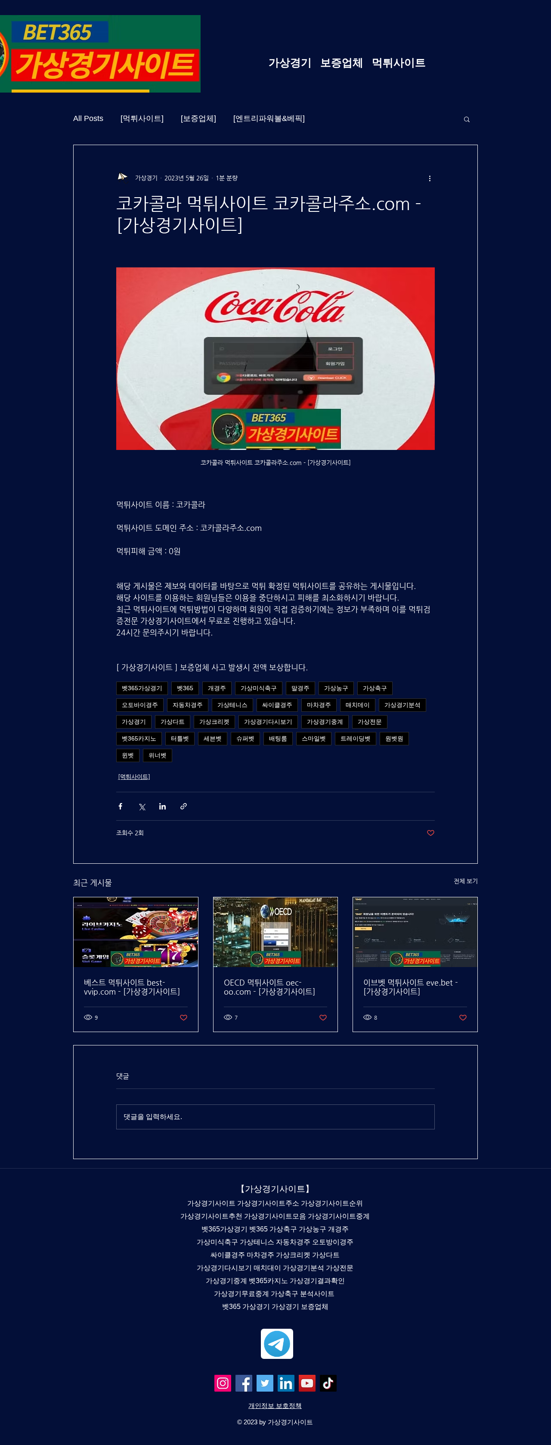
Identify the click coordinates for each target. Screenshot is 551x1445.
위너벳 (158, 755)
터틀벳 (180, 738)
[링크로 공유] (184, 806)
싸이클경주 (277, 704)
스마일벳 (314, 738)
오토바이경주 (140, 704)
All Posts (88, 118)
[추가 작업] (429, 178)
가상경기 (134, 721)
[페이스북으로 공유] (120, 806)
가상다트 (173, 721)
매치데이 (358, 704)
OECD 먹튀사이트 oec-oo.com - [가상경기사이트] (270, 987)
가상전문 (370, 721)
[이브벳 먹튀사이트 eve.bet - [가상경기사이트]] (415, 932)
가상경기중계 (325, 721)
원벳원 (394, 738)
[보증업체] (198, 118)
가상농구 (336, 688)
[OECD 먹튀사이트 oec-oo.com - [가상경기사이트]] (276, 932)
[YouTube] (307, 1383)
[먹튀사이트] (142, 118)
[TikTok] (328, 1383)
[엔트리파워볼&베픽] (269, 118)
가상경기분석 (402, 704)
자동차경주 (188, 704)
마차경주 (319, 704)
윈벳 (128, 755)
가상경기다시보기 (268, 721)
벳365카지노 (139, 738)
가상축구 (375, 688)
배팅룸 (278, 738)
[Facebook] (243, 1383)
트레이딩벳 (356, 738)
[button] (467, 118)
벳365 (185, 688)
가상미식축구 (259, 688)
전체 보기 (466, 881)
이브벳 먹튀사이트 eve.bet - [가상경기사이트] (410, 987)
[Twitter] (265, 1383)
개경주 (217, 688)
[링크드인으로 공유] (162, 806)
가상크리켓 (214, 721)
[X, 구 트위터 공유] (141, 806)
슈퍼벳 (245, 738)
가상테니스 (232, 704)
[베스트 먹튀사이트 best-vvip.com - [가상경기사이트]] (136, 932)
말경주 (300, 688)
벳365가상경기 (142, 688)
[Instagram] (222, 1383)
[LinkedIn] (286, 1383)
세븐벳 (213, 738)
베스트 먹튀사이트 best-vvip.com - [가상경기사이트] (132, 987)
